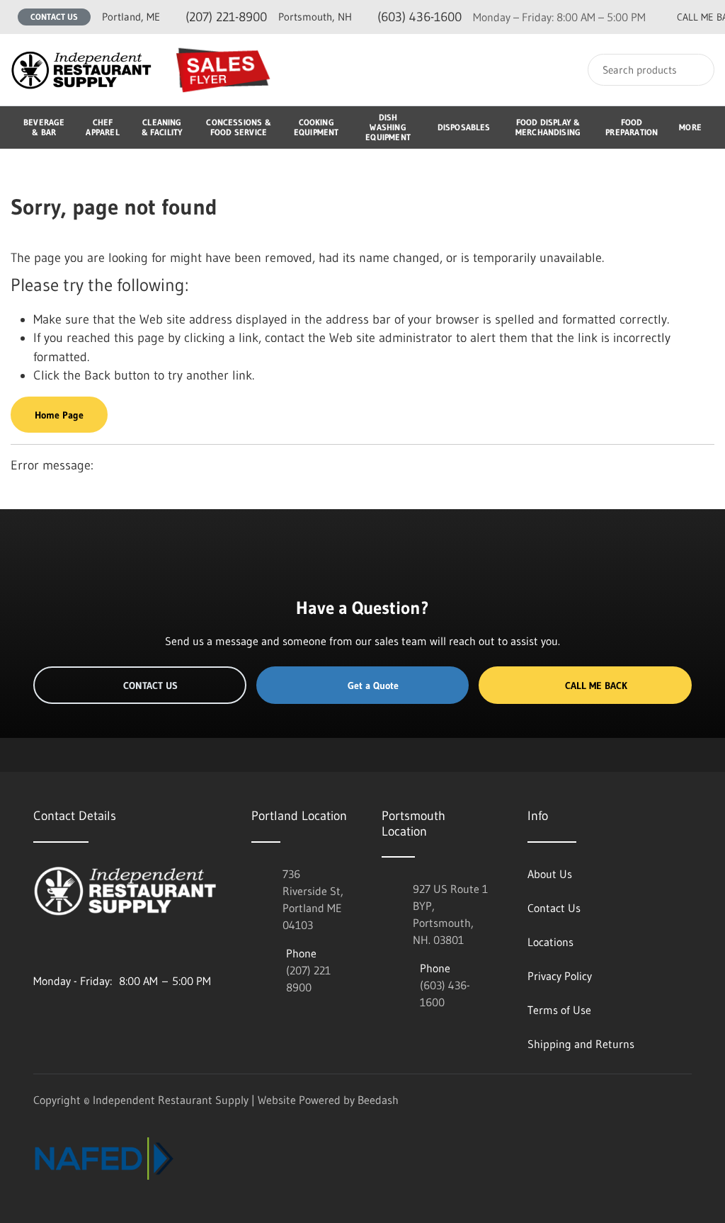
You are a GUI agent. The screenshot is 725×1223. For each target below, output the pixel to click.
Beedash (378, 1100)
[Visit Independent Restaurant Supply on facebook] (69, 947)
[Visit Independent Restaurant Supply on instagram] (39, 947)
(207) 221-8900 (184, 17)
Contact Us (54, 16)
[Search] (694, 70)
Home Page (59, 415)
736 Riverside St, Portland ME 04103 (312, 899)
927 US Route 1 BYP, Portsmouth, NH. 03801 (450, 914)
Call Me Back (596, 685)
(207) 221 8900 (308, 978)
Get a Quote (373, 685)
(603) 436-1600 (370, 17)
